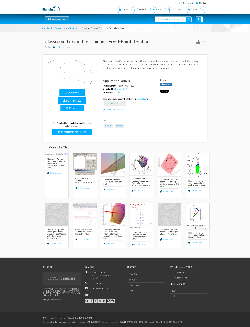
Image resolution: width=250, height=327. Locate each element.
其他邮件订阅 (181, 277)
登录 (174, 291)
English (117, 92)
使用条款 (91, 322)
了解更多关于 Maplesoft (52, 299)
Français (61, 318)
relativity (108, 126)
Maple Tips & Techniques (115, 103)
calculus (119, 126)
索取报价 (202, 3)
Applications (71, 28)
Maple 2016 (121, 88)
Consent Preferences (110, 322)
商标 (122, 322)
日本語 (79, 318)
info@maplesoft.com (99, 288)
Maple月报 (179, 272)
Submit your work (57, 19)
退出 (174, 296)
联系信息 (89, 267)
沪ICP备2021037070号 (174, 322)
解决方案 (133, 279)
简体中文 (88, 318)
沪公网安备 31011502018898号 (148, 322)
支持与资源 (134, 285)
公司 (131, 291)
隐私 (98, 322)
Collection (142, 98)
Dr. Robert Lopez (63, 46)
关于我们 (47, 267)
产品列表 (133, 274)
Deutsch (70, 318)
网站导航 (129, 322)
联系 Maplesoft (187, 3)
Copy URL (167, 84)
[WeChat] (113, 301)
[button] (198, 19)
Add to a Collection (115, 109)
